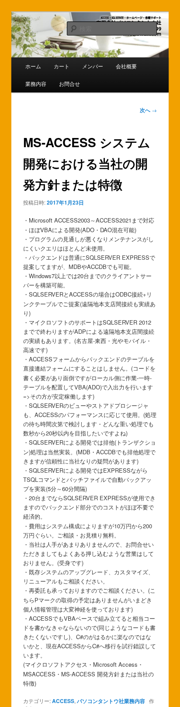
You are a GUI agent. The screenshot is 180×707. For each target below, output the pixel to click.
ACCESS (63, 701)
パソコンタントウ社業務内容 (111, 701)
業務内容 (35, 83)
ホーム (33, 66)
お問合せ (69, 83)
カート (61, 66)
